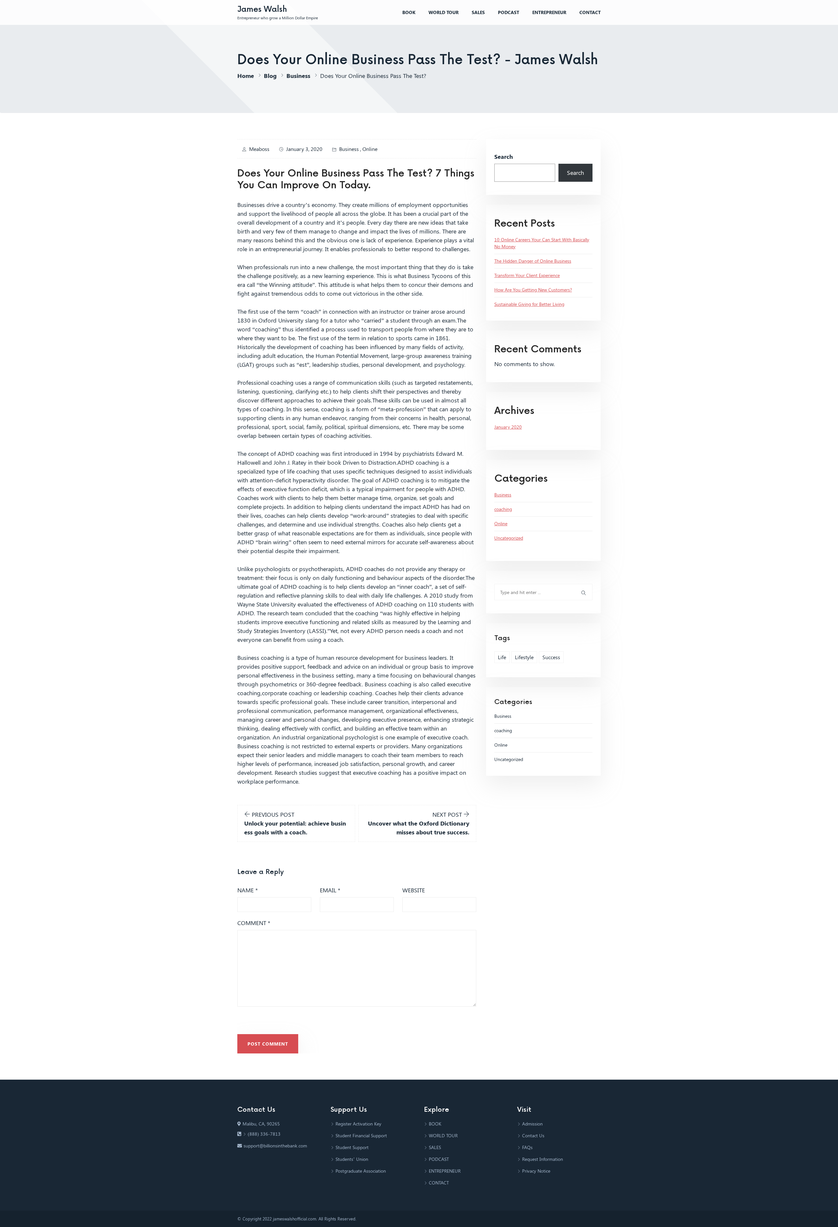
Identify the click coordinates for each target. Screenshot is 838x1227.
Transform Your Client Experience (527, 275)
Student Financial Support (361, 1135)
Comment (253, 923)
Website (413, 890)
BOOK (408, 12)
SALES (478, 12)
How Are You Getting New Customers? (533, 290)
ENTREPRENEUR (549, 12)
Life (502, 657)
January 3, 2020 (304, 148)
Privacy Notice (536, 1171)
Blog (270, 76)
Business (298, 76)
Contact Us (533, 1135)
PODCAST (508, 12)
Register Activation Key (358, 1124)
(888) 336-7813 (264, 1134)
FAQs (527, 1147)
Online (369, 148)
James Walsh (262, 9)
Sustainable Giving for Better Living (529, 304)
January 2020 (508, 427)
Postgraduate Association (361, 1171)
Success (551, 657)
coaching (503, 509)
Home (245, 76)
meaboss (259, 148)
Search (503, 156)
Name (247, 890)
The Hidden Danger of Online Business (532, 261)
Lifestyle (524, 657)
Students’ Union (352, 1159)
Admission (532, 1124)
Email (330, 890)
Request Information (542, 1159)
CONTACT (590, 12)
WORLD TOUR (443, 12)
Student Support (352, 1147)
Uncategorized (508, 538)
